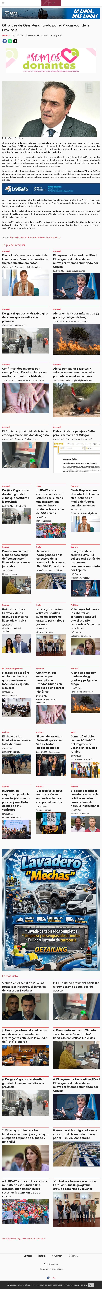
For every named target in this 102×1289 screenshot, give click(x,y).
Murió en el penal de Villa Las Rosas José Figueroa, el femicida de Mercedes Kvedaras (24, 987)
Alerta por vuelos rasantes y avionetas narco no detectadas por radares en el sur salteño (74, 372)
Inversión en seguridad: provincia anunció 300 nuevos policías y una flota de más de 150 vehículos (16, 800)
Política (5, 547)
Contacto (28, 1256)
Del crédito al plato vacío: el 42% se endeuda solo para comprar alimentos (49, 796)
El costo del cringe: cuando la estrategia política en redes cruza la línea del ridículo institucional (85, 798)
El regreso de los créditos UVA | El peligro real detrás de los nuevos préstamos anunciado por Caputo (75, 261)
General (6, 35)
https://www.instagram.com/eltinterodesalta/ (23, 1238)
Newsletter (57, 1256)
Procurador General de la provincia (44, 237)
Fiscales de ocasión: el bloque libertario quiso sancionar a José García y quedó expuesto (15, 680)
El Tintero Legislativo (12, 668)
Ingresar (74, 1256)
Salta (38, 486)
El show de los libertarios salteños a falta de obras (16, 740)
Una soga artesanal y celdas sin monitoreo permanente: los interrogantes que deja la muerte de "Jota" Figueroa (24, 1036)
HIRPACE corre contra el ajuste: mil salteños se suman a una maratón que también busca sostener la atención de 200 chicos (50, 502)
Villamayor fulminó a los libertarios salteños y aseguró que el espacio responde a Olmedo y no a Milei (85, 619)
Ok (90, 1285)
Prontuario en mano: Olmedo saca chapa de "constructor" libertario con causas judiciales (16, 559)
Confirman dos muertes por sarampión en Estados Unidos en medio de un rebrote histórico (24, 372)
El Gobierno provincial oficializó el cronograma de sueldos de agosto (25, 433)
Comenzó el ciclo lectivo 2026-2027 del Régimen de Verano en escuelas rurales (84, 744)
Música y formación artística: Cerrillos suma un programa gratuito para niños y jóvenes (50, 617)
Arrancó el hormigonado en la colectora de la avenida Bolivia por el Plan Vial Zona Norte (50, 559)
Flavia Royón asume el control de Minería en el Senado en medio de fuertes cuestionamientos (25, 259)
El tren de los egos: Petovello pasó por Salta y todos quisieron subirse (49, 742)
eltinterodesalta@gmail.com (51, 1269)
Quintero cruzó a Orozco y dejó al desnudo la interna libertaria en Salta (15, 615)
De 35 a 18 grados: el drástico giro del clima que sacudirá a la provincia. (25, 317)
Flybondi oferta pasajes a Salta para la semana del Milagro (74, 433)
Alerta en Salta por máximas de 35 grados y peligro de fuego (76, 315)
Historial (42, 1256)
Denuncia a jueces (18, 237)
